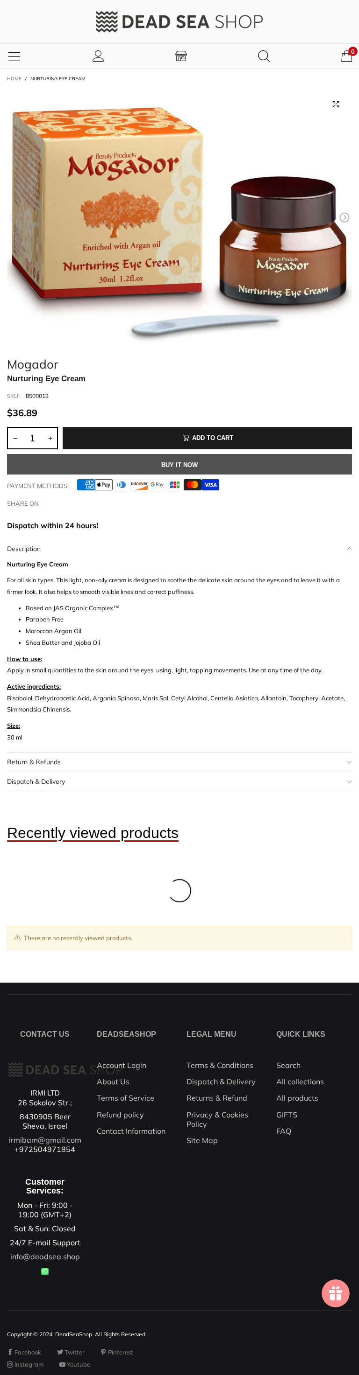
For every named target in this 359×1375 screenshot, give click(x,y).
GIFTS (286, 1114)
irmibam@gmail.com (45, 1140)
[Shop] (181, 56)
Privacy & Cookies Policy (217, 1119)
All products (297, 1098)
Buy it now (179, 464)
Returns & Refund (217, 1098)
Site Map (202, 1140)
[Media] (335, 104)
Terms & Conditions (220, 1065)
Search (288, 1065)
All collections (300, 1081)
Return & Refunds (34, 762)
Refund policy (120, 1114)
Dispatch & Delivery (36, 781)
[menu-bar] (14, 56)
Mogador (32, 362)
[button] (14, 217)
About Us (113, 1081)
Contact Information (131, 1131)
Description (24, 548)
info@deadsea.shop (45, 1256)
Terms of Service (125, 1098)
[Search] (263, 56)
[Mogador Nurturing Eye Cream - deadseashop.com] (179, 219)
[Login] (98, 56)
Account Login (121, 1065)
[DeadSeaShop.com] (179, 22)
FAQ (283, 1131)
